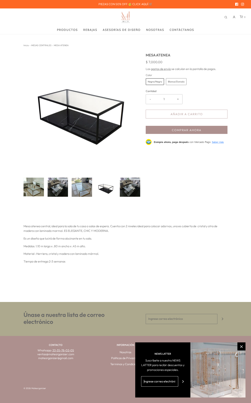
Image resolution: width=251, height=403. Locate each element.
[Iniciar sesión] (234, 17)
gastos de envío (161, 69)
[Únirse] (222, 319)
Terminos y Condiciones (125, 364)
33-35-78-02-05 (63, 350)
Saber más (218, 142)
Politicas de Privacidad (125, 358)
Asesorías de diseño (122, 30)
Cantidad (151, 91)
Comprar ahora (186, 130)
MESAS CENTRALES (41, 45)
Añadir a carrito (187, 114)
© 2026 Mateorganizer (35, 388)
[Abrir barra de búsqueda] (226, 17)
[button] (34, 187)
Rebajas (90, 30)
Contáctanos (182, 30)
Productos (67, 30)
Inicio (26, 45)
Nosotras (155, 30)
